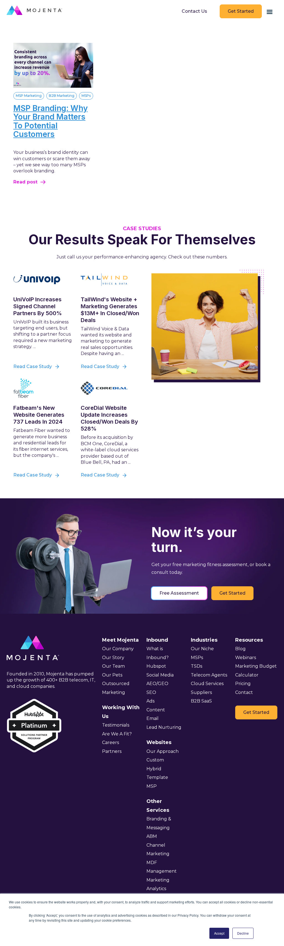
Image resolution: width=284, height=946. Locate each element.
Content (155, 709)
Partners (111, 751)
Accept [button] (219, 933)
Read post (25, 182)
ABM (151, 836)
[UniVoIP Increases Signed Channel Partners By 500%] (42, 279)
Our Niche (202, 648)
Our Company (118, 648)
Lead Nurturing (163, 727)
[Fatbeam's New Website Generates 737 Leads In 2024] (42, 388)
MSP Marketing (29, 96)
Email (152, 718)
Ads (150, 701)
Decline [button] (243, 933)
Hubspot (156, 666)
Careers (110, 742)
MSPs (86, 96)
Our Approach (162, 751)
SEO (151, 692)
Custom (155, 760)
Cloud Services (207, 683)
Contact (244, 692)
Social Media (160, 675)
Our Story (113, 657)
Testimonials (115, 725)
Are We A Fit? (117, 734)
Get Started (241, 11)
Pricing (243, 683)
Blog (240, 648)
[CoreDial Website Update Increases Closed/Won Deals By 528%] (110, 388)
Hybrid (153, 768)
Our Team (113, 666)
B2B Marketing (61, 96)
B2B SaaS (201, 701)
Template (157, 777)
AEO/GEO (157, 683)
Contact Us (194, 11)
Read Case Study (32, 366)
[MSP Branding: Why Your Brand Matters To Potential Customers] (53, 86)
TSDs (196, 666)
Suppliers (201, 692)
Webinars (245, 657)
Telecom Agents (209, 675)
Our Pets (112, 675)
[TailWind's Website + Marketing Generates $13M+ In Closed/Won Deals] (110, 279)
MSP (151, 786)
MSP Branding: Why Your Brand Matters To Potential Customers (50, 121)
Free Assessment (179, 593)
